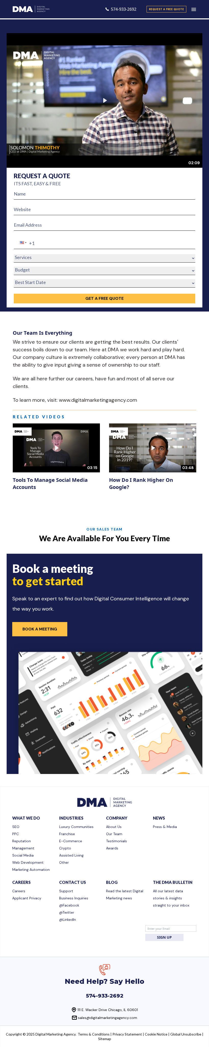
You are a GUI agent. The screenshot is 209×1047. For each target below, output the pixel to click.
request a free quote (166, 9)
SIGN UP (164, 937)
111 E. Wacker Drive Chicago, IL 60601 (107, 1009)
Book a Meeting (39, 629)
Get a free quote (104, 298)
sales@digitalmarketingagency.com (107, 1017)
